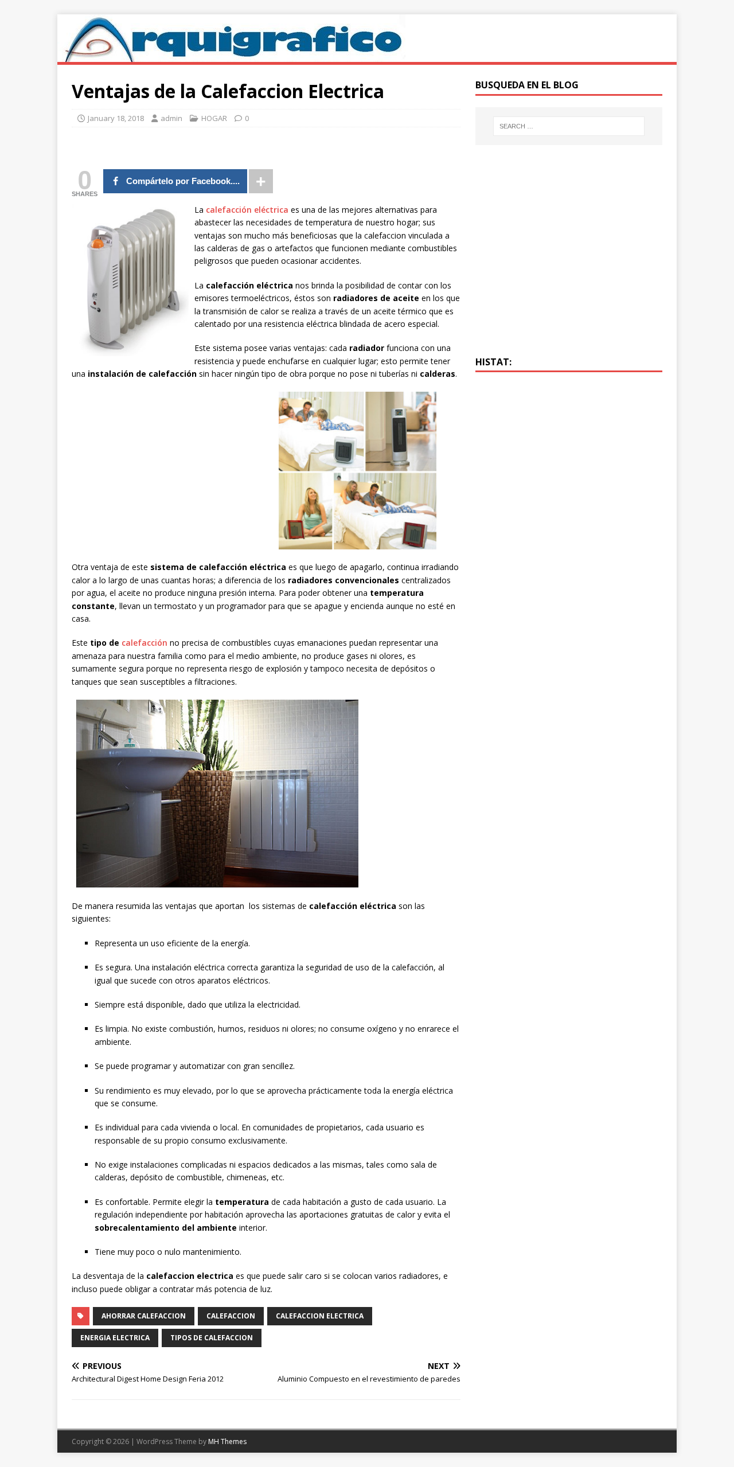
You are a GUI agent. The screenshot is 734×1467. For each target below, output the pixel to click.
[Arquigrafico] (231, 55)
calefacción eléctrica (247, 209)
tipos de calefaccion (211, 1338)
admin (171, 118)
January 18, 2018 (116, 118)
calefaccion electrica (320, 1316)
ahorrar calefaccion (143, 1316)
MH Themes (227, 1441)
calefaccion (230, 1316)
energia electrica (115, 1338)
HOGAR (214, 118)
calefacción (144, 642)
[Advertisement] (168, 472)
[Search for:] (569, 126)
